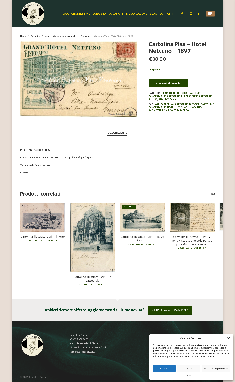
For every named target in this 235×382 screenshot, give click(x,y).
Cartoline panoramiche (65, 36)
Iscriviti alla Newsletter (169, 310)
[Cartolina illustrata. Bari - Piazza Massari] (142, 217)
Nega (189, 368)
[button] (228, 338)
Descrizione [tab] (117, 133)
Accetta (164, 368)
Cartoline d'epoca (40, 36)
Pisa (161, 99)
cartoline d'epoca (187, 104)
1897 (157, 104)
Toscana (85, 36)
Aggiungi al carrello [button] (43, 241)
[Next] (208, 238)
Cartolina (167, 104)
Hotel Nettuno (177, 107)
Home (23, 36)
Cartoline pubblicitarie (182, 96)
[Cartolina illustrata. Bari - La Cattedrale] (92, 237)
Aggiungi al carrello (168, 83)
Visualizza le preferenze (216, 368)
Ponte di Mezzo (178, 110)
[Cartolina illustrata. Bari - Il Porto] (42, 217)
